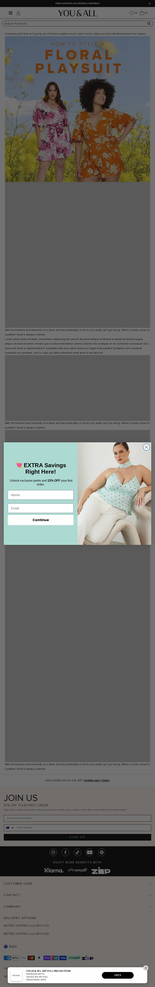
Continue (41, 520)
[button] (145, 968)
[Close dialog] (146, 447)
